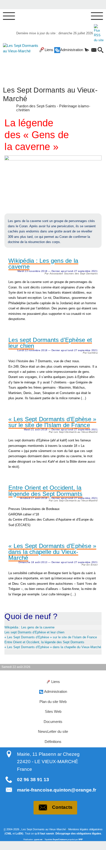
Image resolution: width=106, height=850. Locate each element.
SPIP (80, 839)
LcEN (19, 833)
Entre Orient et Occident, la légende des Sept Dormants (45, 491)
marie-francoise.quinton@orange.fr (56, 790)
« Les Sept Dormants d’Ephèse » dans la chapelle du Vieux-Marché (52, 552)
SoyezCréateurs (60, 839)
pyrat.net (38, 839)
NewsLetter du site (53, 732)
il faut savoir (46, 833)
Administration (71, 50)
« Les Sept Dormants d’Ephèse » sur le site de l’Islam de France (52, 422)
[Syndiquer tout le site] (99, 33)
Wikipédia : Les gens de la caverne (43, 264)
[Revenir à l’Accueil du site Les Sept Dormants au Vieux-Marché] (17, 59)
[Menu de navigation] (9, 16)
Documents (53, 722)
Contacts (62, 807)
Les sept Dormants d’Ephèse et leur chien (50, 343)
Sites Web (53, 712)
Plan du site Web (53, 702)
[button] (87, 50)
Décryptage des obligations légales (78, 833)
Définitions (53, 742)
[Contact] (93, 50)
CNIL (8, 833)
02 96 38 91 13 (33, 779)
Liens (49, 50)
